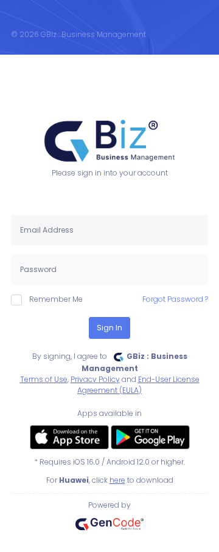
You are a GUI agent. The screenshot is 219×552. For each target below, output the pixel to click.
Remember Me (56, 299)
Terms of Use (44, 379)
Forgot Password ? (175, 299)
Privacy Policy (95, 379)
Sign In (109, 327)
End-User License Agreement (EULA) (138, 384)
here (117, 480)
